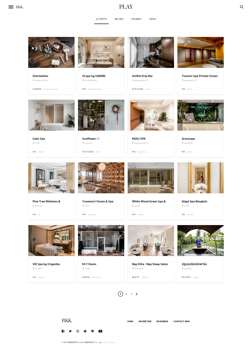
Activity (101, 19)
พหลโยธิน (188, 143)
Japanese (142, 152)
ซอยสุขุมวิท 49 (140, 80)
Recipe (119, 19)
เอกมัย (137, 206)
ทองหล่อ (38, 206)
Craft (98, 152)
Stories (136, 19)
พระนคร (88, 143)
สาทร (87, 206)
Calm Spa (39, 138)
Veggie (196, 277)
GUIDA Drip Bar (142, 76)
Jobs (130, 321)
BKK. (67, 321)
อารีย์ (37, 143)
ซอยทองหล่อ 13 (141, 143)
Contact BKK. (181, 321)
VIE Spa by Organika (46, 264)
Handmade (96, 277)
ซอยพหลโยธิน (41, 80)
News (152, 19)
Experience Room (95, 89)
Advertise (145, 321)
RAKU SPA (139, 138)
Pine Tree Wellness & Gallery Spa (46, 203)
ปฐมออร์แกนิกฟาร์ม (194, 264)
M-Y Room (89, 264)
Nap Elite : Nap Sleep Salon (150, 264)
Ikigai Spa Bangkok (194, 201)
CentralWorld (91, 80)
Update (145, 277)
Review (41, 152)
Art (39, 214)
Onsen (190, 89)
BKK (19, 7)
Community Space (51, 89)
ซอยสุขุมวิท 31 (190, 80)
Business (162, 321)
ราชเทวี (38, 269)
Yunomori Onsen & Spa (97, 201)
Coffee (148, 89)
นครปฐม (188, 269)
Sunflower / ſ (90, 138)
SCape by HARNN (93, 76)
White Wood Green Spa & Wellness (149, 203)
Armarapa (188, 138)
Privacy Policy (109, 342)
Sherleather (40, 76)
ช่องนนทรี (138, 269)
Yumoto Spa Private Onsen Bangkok (200, 78)
